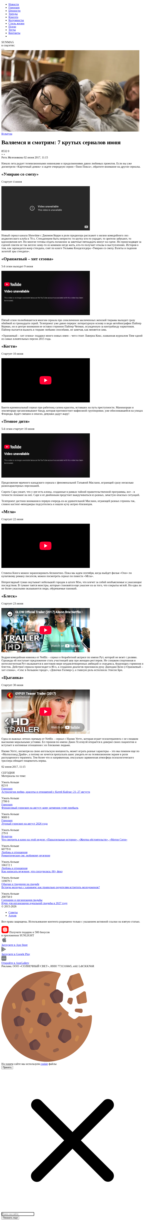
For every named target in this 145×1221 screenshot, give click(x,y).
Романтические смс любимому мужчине (25, 855)
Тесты (12, 29)
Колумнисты (16, 20)
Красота (13, 17)
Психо (12, 26)
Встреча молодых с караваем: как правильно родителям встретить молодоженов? (50, 887)
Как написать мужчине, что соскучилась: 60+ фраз (31, 871)
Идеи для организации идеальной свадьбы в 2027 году (34, 903)
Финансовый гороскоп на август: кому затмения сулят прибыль (39, 807)
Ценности (14, 10)
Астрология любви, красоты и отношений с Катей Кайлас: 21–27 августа (45, 791)
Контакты (14, 32)
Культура (6, 836)
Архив (12, 915)
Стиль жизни (16, 23)
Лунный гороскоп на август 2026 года (24, 823)
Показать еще (10, 1217)
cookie (44, 1063)
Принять (7, 1067)
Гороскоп (14, 7)
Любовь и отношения (14, 852)
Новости (13, 4)
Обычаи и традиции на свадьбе (20, 884)
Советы (13, 912)
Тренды (13, 13)
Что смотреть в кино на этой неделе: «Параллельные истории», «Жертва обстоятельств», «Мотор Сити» (64, 839)
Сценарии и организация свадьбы (21, 900)
